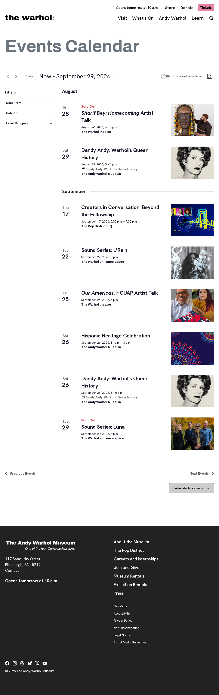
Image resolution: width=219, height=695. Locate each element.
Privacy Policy (123, 620)
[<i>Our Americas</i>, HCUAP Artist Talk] (192, 305)
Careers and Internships (136, 559)
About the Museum (131, 542)
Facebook (7, 663)
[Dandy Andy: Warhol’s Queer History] (192, 163)
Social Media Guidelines (130, 642)
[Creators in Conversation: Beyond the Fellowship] (192, 220)
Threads (22, 663)
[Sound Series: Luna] (192, 433)
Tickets (207, 7)
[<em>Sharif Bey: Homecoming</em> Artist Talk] (192, 120)
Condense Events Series (187, 76)
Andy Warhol (172, 18)
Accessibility (122, 613)
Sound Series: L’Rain (104, 250)
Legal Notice (122, 635)
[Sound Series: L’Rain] (192, 263)
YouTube (45, 663)
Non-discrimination (126, 628)
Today (29, 76)
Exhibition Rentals (130, 584)
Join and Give (126, 567)
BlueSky (30, 663)
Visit (122, 18)
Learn (198, 18)
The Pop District (129, 550)
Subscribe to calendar (189, 488)
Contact (12, 570)
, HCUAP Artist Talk (119, 293)
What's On (143, 18)
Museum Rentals (129, 576)
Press (119, 593)
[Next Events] (16, 76)
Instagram (15, 663)
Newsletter (121, 606)
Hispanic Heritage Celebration (115, 335)
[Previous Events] (7, 76)
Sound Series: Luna (103, 426)
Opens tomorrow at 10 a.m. (137, 7)
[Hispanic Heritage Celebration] (192, 348)
